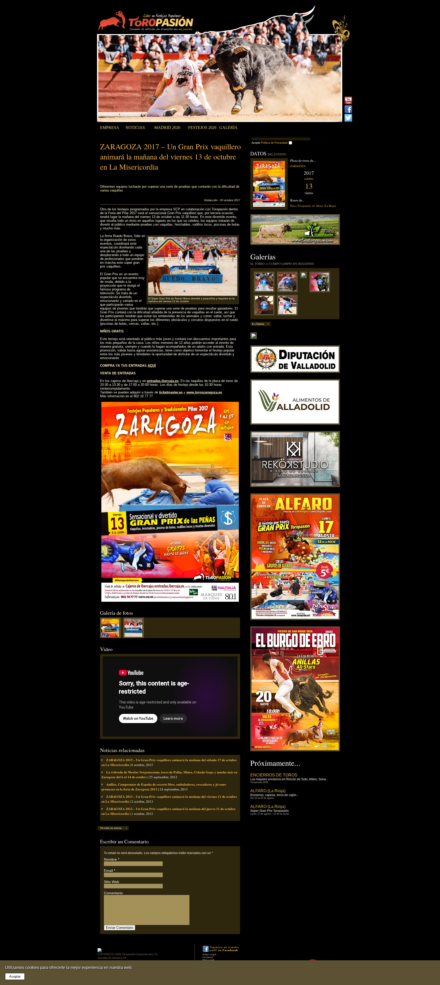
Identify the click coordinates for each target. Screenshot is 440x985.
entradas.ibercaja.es (162, 381)
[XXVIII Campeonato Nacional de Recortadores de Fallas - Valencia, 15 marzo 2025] (288, 283)
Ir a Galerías (258, 324)
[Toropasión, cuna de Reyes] (265, 306)
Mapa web (208, 960)
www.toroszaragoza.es (204, 392)
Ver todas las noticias (111, 828)
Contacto (207, 957)
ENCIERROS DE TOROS (273, 775)
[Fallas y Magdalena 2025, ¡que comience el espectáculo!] (304, 276)
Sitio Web (111, 882)
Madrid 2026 (167, 127)
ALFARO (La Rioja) (267, 791)
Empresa (109, 127)
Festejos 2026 (202, 127)
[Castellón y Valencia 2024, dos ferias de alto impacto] (321, 283)
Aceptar (15, 976)
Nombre (110, 859)
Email (108, 871)
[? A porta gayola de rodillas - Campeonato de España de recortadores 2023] (288, 306)
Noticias (135, 127)
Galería (228, 127)
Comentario (113, 893)
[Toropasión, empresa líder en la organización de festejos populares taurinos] (147, 21)
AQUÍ (152, 365)
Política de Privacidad (274, 142)
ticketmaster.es (171, 392)
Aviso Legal (209, 954)
